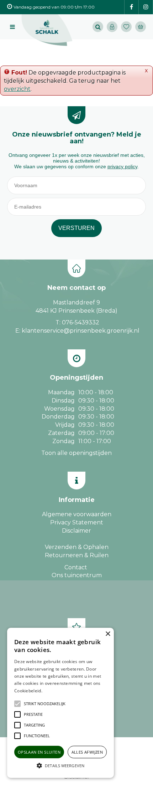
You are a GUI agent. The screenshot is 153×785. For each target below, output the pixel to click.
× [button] (107, 634)
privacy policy (122, 166)
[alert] (60, 703)
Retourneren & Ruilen (77, 555)
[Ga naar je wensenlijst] (128, 26)
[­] (131, 7)
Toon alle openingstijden (76, 453)
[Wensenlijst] (126, 26)
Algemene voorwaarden (76, 514)
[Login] (112, 26)
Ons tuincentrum (77, 575)
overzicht (17, 89)
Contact (75, 567)
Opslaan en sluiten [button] (39, 752)
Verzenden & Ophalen (77, 547)
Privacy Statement (76, 522)
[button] (44, 704)
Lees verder (54, 690)
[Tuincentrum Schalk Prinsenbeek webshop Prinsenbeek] (47, 30)
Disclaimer (76, 530)
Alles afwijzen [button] (87, 752)
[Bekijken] (140, 26)
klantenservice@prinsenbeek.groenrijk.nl (80, 330)
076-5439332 (80, 322)
